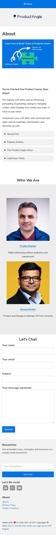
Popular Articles (15, 142)
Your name (8, 345)
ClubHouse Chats (16, 158)
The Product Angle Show (20, 150)
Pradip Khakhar (28, 246)
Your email (8, 359)
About (5, 501)
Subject (6, 373)
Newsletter (13, 134)
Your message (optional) (17, 388)
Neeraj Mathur (28, 309)
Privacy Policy (9, 505)
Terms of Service (10, 508)
